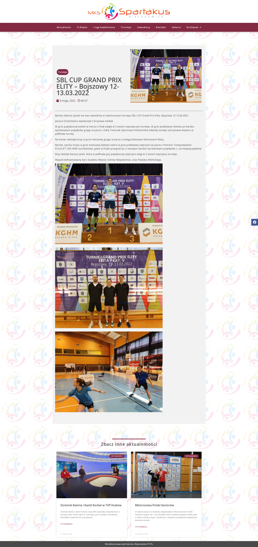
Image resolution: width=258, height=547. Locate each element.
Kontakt (161, 27)
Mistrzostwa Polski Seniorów (154, 505)
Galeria (176, 27)
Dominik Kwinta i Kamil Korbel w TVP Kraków (90, 505)
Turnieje (126, 27)
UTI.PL (149, 544)
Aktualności (64, 27)
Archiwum (192, 27)
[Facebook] (254, 222)
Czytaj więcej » (66, 524)
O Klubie (82, 27)
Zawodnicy (143, 27)
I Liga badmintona (104, 27)
